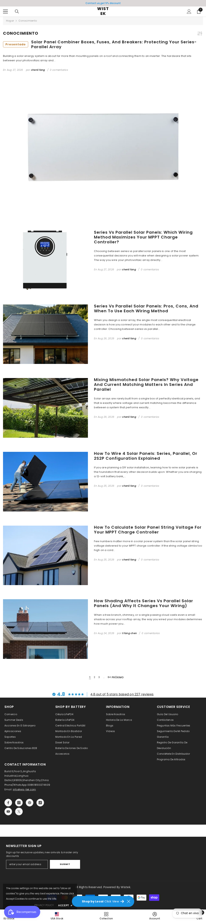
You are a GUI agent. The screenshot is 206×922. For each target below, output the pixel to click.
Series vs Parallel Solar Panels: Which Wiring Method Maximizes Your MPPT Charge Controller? (143, 237)
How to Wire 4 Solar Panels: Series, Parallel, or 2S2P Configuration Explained (145, 456)
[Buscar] (16, 11)
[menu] (5, 11)
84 (109, 677)
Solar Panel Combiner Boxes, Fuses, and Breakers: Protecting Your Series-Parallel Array (101, 44)
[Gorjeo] (19, 811)
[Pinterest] (29, 802)
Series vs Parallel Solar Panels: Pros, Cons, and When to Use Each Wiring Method (146, 308)
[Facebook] (8, 802)
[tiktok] (40, 802)
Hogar (10, 20)
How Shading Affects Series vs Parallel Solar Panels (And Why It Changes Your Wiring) (143, 603)
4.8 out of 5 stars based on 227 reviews (121, 694)
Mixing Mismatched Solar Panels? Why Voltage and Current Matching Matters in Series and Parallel (146, 384)
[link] (155, 915)
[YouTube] (8, 811)
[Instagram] (19, 802)
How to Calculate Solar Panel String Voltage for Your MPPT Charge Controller (148, 529)
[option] (103, 3)
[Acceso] (189, 11)
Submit (65, 864)
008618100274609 (38, 785)
